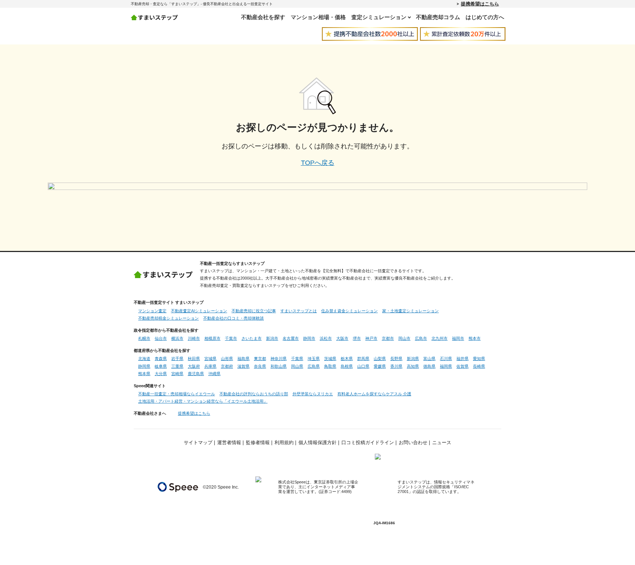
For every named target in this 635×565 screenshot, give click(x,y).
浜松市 (326, 338)
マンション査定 (152, 311)
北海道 (144, 358)
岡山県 (297, 366)
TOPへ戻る (317, 162)
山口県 (363, 366)
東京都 (260, 358)
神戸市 (371, 338)
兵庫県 (210, 366)
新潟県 (413, 358)
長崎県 (479, 366)
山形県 (227, 358)
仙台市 (161, 338)
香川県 (396, 366)
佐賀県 (462, 366)
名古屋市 (291, 338)
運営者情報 (229, 442)
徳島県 (429, 366)
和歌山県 (278, 366)
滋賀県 (243, 366)
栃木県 (347, 358)
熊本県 (144, 373)
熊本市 (475, 338)
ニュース (441, 442)
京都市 (388, 338)
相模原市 (212, 338)
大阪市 (342, 338)
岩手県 (177, 358)
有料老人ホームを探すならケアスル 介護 (374, 394)
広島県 (314, 366)
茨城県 (330, 358)
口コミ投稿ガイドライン (367, 442)
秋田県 (194, 358)
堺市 (357, 338)
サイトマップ (198, 442)
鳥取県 (330, 366)
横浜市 (177, 338)
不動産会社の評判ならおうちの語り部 (253, 394)
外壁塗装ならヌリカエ (313, 394)
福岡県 (446, 366)
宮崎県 (177, 373)
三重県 (177, 366)
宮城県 (210, 358)
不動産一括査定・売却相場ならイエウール (176, 394)
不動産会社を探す (263, 17)
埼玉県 (314, 358)
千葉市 (231, 338)
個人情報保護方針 (317, 442)
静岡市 (309, 338)
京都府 (227, 366)
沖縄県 (214, 373)
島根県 (347, 366)
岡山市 (404, 338)
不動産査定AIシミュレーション (199, 311)
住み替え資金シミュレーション (349, 311)
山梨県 (380, 358)
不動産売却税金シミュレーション (168, 318)
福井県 (462, 358)
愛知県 (479, 358)
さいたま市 (251, 338)
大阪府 (194, 366)
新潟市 (272, 338)
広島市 (421, 338)
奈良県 (260, 366)
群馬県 (363, 358)
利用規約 (284, 442)
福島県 (243, 358)
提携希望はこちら (480, 3)
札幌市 (144, 338)
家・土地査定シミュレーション (410, 311)
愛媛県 (380, 366)
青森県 (161, 358)
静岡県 (144, 366)
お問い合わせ (413, 442)
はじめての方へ (485, 17)
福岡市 (458, 338)
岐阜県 (161, 366)
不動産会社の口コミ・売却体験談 (233, 318)
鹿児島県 (196, 373)
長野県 (396, 358)
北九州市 (439, 338)
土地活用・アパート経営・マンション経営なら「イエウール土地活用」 (203, 401)
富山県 (429, 358)
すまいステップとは (298, 311)
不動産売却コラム (438, 17)
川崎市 (194, 338)
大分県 (161, 373)
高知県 (413, 366)
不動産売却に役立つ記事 (254, 311)
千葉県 (297, 358)
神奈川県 (278, 358)
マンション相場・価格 (318, 17)
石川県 (446, 358)
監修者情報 (258, 442)
